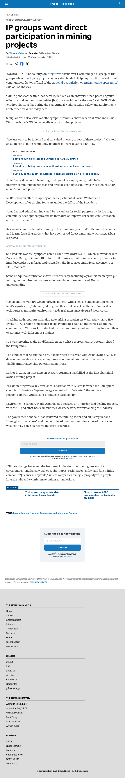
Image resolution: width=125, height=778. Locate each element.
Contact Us (11, 679)
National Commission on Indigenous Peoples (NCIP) (85, 82)
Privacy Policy (67, 458)
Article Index (12, 725)
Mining (25, 513)
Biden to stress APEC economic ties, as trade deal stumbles (100, 495)
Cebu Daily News (14, 754)
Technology (12, 628)
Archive (10, 675)
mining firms (52, 74)
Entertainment (13, 619)
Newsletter (11, 683)
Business (10, 633)
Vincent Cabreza (18, 53)
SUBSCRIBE (62, 547)
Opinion (10, 637)
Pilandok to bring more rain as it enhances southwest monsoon (53, 166)
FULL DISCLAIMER (38, 582)
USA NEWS (12, 646)
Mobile (9, 661)
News (9, 611)
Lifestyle (10, 624)
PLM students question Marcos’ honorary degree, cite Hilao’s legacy (56, 173)
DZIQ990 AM (12, 759)
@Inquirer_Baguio (50, 53)
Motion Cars (12, 763)
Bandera (10, 750)
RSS (8, 666)
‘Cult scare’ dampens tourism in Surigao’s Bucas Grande (42, 493)
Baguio (16, 513)
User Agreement (14, 712)
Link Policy (11, 717)
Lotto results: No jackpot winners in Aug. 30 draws (45, 158)
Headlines (12, 14)
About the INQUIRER (16, 708)
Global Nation (13, 641)
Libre (9, 741)
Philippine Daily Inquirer (16, 57)
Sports (9, 615)
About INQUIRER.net (16, 703)
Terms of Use (70, 456)
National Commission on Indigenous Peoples (53, 513)
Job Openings (13, 688)
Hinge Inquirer (13, 745)
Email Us (10, 670)
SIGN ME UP (62, 451)
